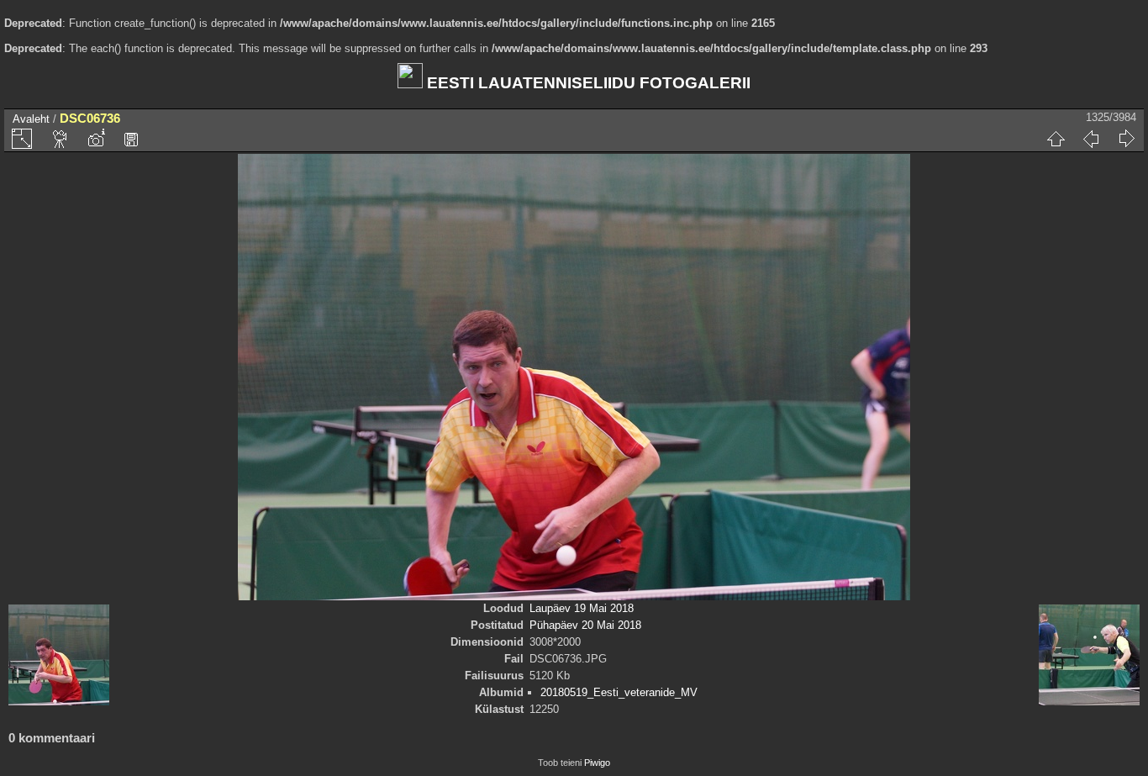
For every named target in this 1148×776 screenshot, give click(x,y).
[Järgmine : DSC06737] (1126, 139)
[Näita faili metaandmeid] (95, 139)
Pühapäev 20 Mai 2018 (585, 625)
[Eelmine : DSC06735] (1091, 139)
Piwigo (597, 763)
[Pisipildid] (1055, 139)
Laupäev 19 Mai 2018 (581, 608)
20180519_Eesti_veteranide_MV (619, 692)
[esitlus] (60, 139)
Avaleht (31, 119)
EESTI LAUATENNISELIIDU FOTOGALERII (586, 83)
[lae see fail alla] (131, 139)
